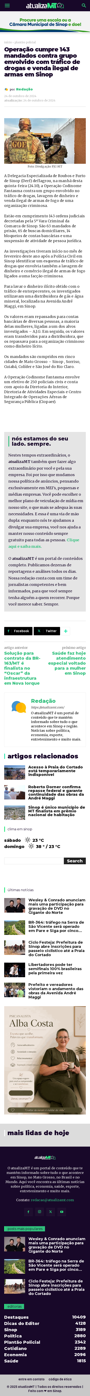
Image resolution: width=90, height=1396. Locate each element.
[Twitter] (50, 1212)
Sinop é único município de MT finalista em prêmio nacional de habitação (56, 811)
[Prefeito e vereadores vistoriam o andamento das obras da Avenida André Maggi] (14, 990)
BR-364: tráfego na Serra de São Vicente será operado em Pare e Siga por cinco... (56, 926)
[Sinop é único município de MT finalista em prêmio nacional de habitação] (14, 813)
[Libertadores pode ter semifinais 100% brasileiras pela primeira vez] (14, 970)
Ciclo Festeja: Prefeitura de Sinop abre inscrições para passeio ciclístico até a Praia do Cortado (56, 948)
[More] (65, 631)
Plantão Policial (25, 42)
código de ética (60, 1379)
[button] (7, 5)
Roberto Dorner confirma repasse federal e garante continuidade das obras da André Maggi (56, 793)
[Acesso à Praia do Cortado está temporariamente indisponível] (14, 772)
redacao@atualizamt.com (52, 1200)
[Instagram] (39, 1212)
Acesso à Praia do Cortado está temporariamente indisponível (55, 771)
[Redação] (7, 89)
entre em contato (31, 1379)
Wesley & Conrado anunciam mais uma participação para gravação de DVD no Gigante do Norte (56, 906)
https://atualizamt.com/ (47, 707)
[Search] (84, 5)
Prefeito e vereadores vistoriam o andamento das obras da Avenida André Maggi (55, 990)
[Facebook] (28, 1212)
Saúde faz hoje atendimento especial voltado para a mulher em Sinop (67, 663)
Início (8, 42)
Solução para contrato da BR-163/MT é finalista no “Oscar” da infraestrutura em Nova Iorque (22, 668)
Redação (24, 89)
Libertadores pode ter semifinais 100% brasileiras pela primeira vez (55, 968)
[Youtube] (62, 1212)
